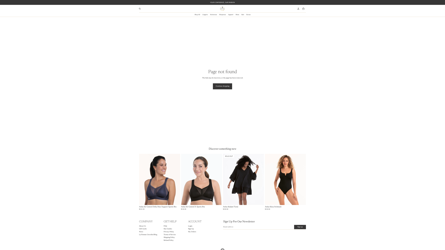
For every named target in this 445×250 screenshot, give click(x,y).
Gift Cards (143, 229)
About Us (142, 226)
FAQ (165, 226)
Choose (178, 201)
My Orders (192, 232)
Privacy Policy (169, 232)
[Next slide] (176, 179)
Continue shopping (222, 86)
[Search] (139, 8)
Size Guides (168, 229)
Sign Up (191, 229)
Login (190, 226)
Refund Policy (169, 240)
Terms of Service (170, 235)
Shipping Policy (169, 237)
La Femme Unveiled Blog (148, 235)
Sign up (300, 227)
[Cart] (303, 8)
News (141, 232)
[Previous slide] (142, 179)
